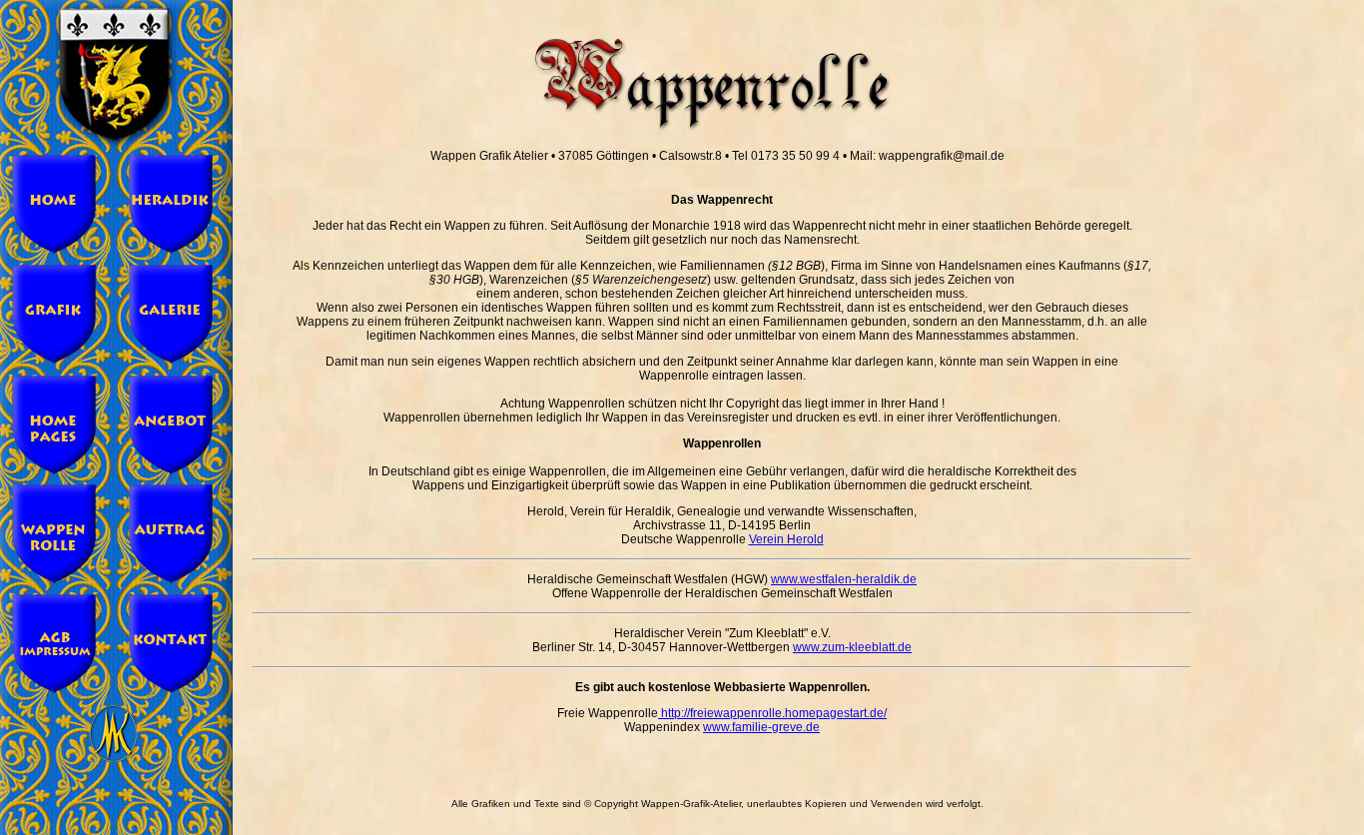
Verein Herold (786, 539)
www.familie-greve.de (761, 727)
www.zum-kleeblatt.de (852, 647)
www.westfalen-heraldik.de (844, 579)
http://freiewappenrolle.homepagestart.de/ (772, 713)
